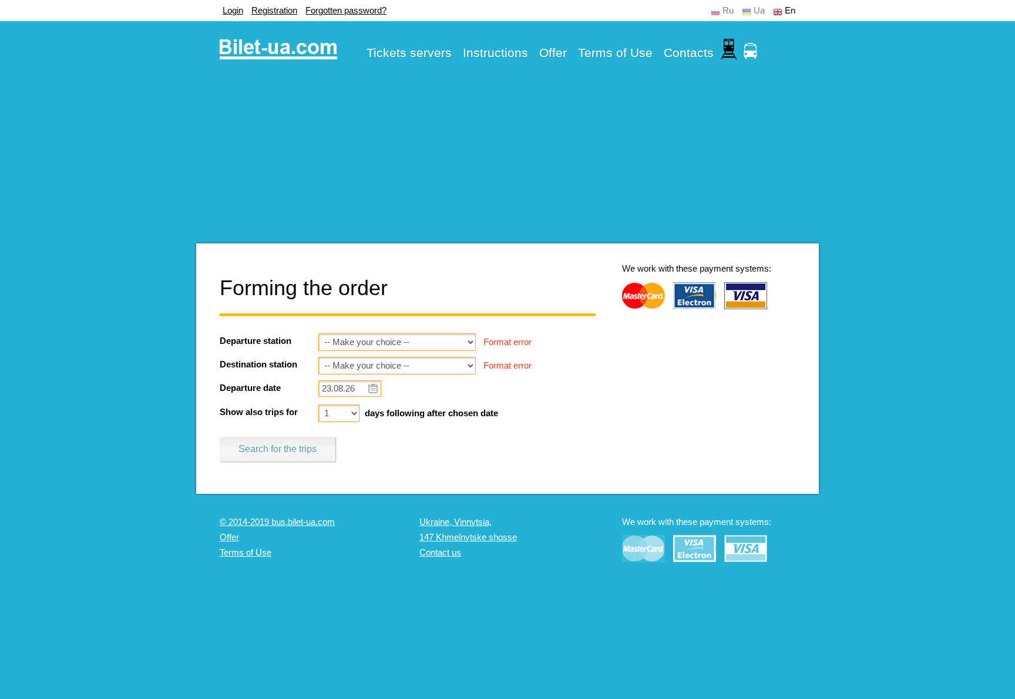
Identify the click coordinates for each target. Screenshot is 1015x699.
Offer (553, 52)
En (790, 10)
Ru (728, 10)
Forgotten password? (345, 10)
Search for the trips (277, 449)
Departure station (255, 341)
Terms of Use (615, 52)
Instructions (495, 52)
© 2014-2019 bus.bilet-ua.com (277, 522)
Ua (759, 10)
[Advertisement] (507, 161)
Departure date (250, 388)
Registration (274, 10)
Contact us (440, 552)
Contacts (689, 52)
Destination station (258, 364)
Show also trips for (259, 412)
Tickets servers (409, 52)
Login (233, 10)
